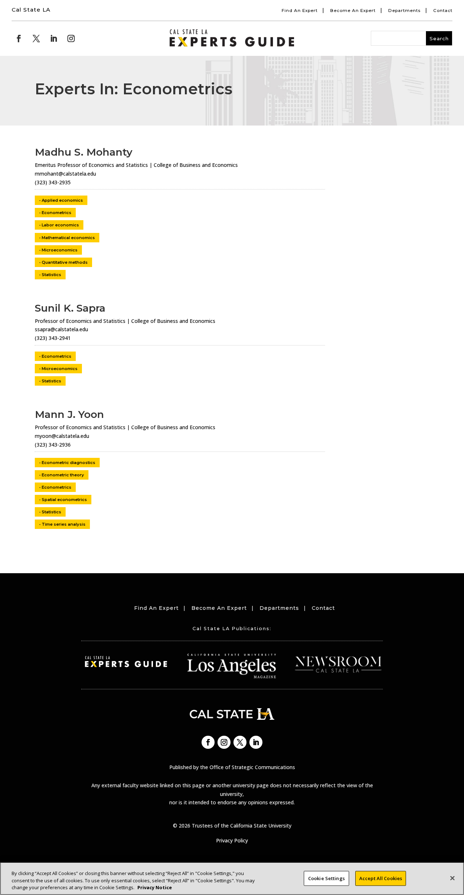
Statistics (51, 274)
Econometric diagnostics (68, 462)
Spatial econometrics (64, 499)
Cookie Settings (326, 878)
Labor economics (60, 224)
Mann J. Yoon (69, 414)
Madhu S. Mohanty (83, 152)
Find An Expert (300, 10)
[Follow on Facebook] (19, 38)
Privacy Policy (232, 840)
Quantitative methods (65, 262)
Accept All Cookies (380, 878)
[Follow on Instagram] (71, 38)
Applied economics (62, 200)
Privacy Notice (154, 887)
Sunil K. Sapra (70, 308)
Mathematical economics (68, 237)
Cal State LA (31, 9)
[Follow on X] (36, 38)
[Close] (452, 878)
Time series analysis (64, 524)
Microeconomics (60, 250)
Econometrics (56, 212)
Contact (442, 10)
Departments (404, 10)
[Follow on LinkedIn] (53, 38)
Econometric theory (63, 474)
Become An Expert (353, 10)
